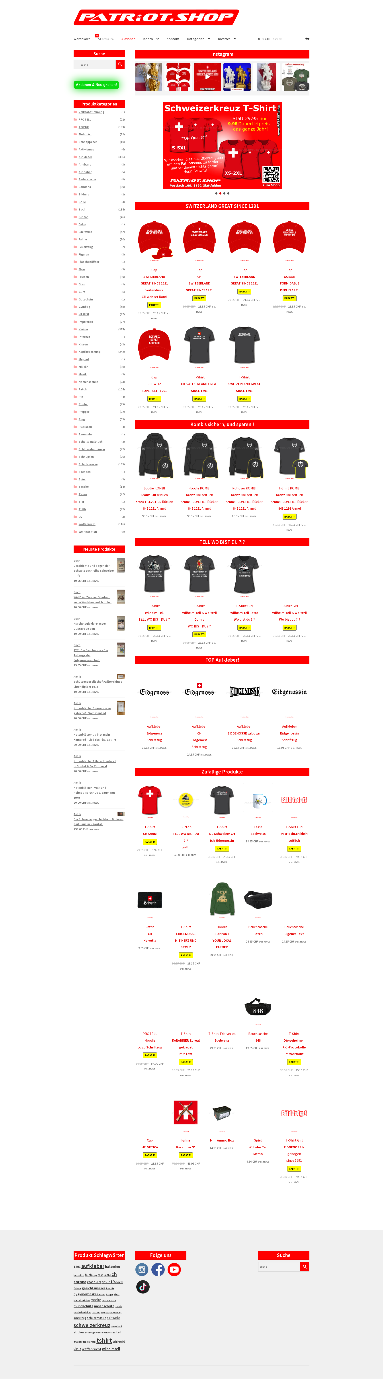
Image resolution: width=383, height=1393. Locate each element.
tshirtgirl (119, 1342)
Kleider (83, 329)
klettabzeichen (82, 1300)
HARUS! (84, 314)
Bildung (84, 194)
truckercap (89, 1341)
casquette (104, 1275)
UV (80, 517)
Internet (84, 337)
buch (88, 1275)
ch (114, 1274)
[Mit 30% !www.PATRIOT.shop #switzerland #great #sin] (178, 77)
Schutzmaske (88, 464)
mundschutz (83, 1306)
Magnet (84, 359)
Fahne (83, 239)
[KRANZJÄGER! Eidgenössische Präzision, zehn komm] (295, 77)
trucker (78, 1341)
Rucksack (85, 427)
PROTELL (85, 119)
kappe (109, 1294)
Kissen (83, 344)
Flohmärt (85, 134)
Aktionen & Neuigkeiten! (96, 85)
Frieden (84, 277)
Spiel (82, 479)
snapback (116, 1326)
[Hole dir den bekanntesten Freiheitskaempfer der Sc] (237, 77)
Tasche (84, 487)
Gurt (82, 292)
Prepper (84, 412)
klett (116, 1294)
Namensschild (88, 382)
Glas (82, 284)
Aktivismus (86, 149)
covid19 (108, 1281)
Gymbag (84, 307)
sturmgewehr (93, 1332)
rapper (105, 1312)
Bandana (85, 187)
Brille (82, 202)
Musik (83, 374)
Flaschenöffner (89, 262)
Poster (83, 404)
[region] (222, 148)
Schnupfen (86, 457)
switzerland (108, 1332)
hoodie (110, 1288)
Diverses (224, 39)
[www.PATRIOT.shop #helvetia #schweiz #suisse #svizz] (148, 77)
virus (77, 1348)
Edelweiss (85, 232)
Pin (81, 397)
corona (80, 1281)
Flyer (82, 269)
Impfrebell (86, 322)
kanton (101, 1294)
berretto (79, 1275)
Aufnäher (85, 172)
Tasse (83, 494)
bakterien (112, 1266)
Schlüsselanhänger (92, 449)
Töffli (82, 509)
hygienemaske (85, 1294)
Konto (148, 39)
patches (96, 1312)
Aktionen (128, 39)
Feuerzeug (86, 247)
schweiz (113, 1317)
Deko (82, 224)
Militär (83, 367)
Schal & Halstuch (91, 442)
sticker (79, 1332)
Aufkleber (85, 157)
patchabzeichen (82, 1312)
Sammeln (85, 434)
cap (94, 1275)
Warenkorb (82, 39)
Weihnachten (88, 532)
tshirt (104, 1340)
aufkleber (92, 1266)
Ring (82, 419)
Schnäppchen (88, 142)
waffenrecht (91, 1349)
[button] (222, 145)
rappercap (115, 1312)
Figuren (84, 254)
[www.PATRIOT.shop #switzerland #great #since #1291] (207, 77)
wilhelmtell (111, 1348)
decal (119, 1282)
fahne (77, 1288)
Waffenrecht (87, 524)
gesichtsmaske (94, 1288)
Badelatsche (87, 179)
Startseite (106, 39)
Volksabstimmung (91, 112)
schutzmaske (96, 1318)
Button (83, 217)
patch (118, 1306)
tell (118, 1332)
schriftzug (80, 1318)
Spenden (85, 472)
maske (96, 1299)
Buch (82, 209)
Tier (81, 502)
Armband (85, 164)
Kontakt (172, 39)
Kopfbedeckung (89, 352)
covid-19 (94, 1282)
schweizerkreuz (92, 1325)
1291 (77, 1266)
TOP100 (84, 127)
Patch (83, 389)
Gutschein (86, 299)
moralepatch (109, 1300)
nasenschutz (104, 1306)
